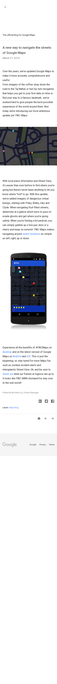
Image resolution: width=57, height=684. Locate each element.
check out (8, 373)
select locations (31, 233)
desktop (7, 351)
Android (17, 356)
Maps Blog (14, 408)
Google (33, 444)
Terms (51, 444)
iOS (29, 356)
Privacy (42, 444)
